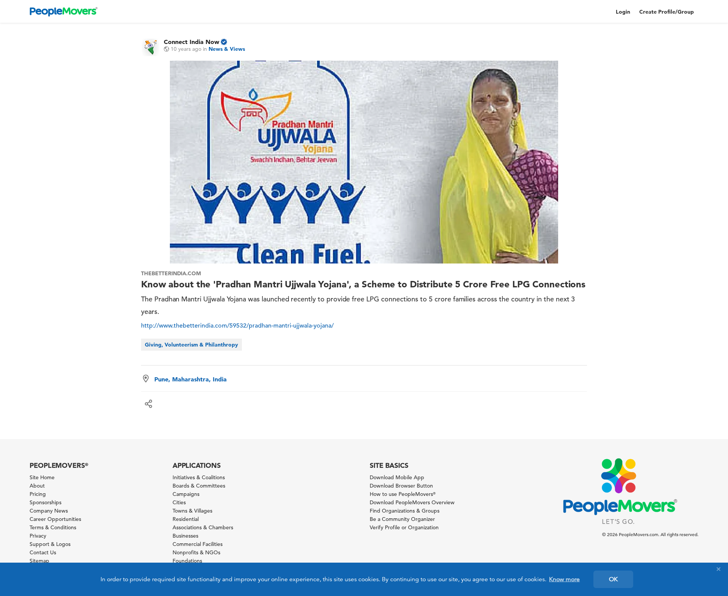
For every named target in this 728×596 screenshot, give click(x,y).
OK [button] (613, 579)
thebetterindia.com (171, 273)
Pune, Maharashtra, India (190, 379)
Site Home (42, 477)
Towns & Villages (192, 510)
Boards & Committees (199, 485)
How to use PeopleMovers (403, 494)
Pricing (38, 494)
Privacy (38, 535)
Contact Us (43, 552)
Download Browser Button (401, 485)
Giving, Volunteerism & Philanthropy (191, 344)
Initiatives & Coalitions (199, 477)
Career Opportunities (55, 519)
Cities (179, 502)
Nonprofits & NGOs (196, 552)
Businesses (185, 535)
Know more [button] (564, 579)
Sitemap (39, 560)
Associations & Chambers (203, 527)
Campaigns (186, 494)
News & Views (227, 48)
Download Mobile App (397, 477)
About (37, 485)
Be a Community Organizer (402, 519)
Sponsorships (45, 502)
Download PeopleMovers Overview (412, 502)
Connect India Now (191, 41)
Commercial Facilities (198, 544)
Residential (186, 519)
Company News (49, 510)
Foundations (187, 560)
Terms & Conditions (53, 527)
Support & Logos (50, 544)
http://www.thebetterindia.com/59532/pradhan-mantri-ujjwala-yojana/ (237, 325)
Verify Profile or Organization (404, 527)
